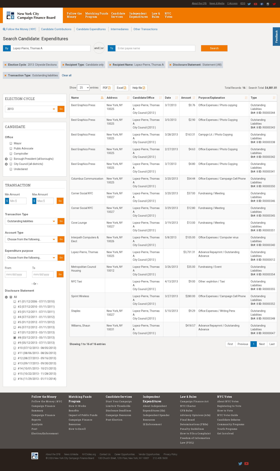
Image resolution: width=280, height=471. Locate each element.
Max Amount (40, 194)
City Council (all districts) (28, 163)
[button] (31, 109)
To (33, 267)
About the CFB (199, 3)
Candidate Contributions (56, 29)
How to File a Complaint (195, 433)
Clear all (66, 75)
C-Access (232, 3)
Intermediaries (120, 29)
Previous (243, 344)
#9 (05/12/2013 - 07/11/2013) (36, 342)
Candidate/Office (143, 97)
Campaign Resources (118, 415)
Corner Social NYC (82, 193)
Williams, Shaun (80, 325)
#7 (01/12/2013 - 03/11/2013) (36, 332)
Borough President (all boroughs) (34, 158)
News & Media (217, 3)
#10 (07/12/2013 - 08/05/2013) (37, 347)
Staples (75, 310)
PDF (105, 87)
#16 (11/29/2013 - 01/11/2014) (37, 378)
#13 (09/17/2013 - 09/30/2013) (37, 363)
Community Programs (230, 424)
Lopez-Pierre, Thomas (84, 252)
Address (112, 97)
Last (272, 344)
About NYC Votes (227, 401)
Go (61, 109)
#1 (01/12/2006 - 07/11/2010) (36, 301)
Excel (120, 87)
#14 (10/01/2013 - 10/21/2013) (37, 368)
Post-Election (114, 419)
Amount (186, 97)
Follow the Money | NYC (21, 29)
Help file (138, 87)
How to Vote (225, 410)
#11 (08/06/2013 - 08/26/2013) (37, 353)
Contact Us (105, 454)
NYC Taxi (76, 281)
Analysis (36, 424)
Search (214, 48)
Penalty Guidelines (192, 428)
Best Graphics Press (83, 105)
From (8, 267)
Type (254, 97)
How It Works (77, 405)
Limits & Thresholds (118, 405)
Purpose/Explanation (211, 97)
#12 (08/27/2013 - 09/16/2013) (37, 358)
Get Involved (225, 433)
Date (168, 97)
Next (262, 344)
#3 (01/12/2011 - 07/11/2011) (36, 311)
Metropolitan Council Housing (83, 268)
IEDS (242, 3)
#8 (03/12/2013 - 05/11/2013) (36, 337)
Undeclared (21, 169)
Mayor (18, 143)
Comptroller (21, 153)
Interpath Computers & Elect (85, 239)
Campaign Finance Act (194, 401)
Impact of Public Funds (83, 415)
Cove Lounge (79, 222)
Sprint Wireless (80, 296)
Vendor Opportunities (149, 454)
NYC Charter (188, 405)
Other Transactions (146, 29)
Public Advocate (23, 148)
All (15, 296)
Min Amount (12, 194)
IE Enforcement (152, 424)
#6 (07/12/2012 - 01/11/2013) (36, 327)
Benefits (74, 410)
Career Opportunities (124, 454)
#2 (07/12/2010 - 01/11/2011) (36, 306)
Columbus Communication (87, 178)
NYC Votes (169, 15)
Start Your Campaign (119, 401)
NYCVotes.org (89, 454)
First (230, 344)
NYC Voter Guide (227, 415)
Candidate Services (118, 15)
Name (75, 97)
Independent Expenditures (138, 15)
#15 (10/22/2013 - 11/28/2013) (37, 373)
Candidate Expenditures (91, 29)
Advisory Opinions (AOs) (195, 415)
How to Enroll (77, 428)
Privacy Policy (170, 454)
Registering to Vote (229, 405)
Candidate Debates (228, 419)
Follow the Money (74, 15)
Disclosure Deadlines (118, 410)
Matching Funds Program (96, 15)
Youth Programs (227, 428)
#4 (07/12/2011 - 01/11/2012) (36, 317)
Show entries (84, 87)
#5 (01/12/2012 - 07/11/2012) (36, 322)
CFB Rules (186, 410)
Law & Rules (156, 15)
